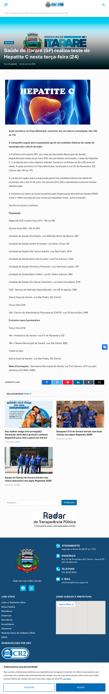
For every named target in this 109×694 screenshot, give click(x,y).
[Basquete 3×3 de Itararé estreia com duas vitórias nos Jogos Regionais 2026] (80, 414)
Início (7, 13)
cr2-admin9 (12, 64)
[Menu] (6, 4)
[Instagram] (31, 588)
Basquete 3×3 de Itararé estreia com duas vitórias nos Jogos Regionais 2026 (79, 433)
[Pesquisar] (103, 4)
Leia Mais (67, 679)
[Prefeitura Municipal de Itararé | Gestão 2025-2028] (54, 4)
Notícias (9, 43)
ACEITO (81, 687)
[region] (54, 678)
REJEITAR (29, 687)
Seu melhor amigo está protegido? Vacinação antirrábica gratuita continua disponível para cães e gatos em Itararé (26, 434)
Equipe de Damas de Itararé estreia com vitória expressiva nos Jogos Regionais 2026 (28, 479)
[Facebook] (23, 588)
